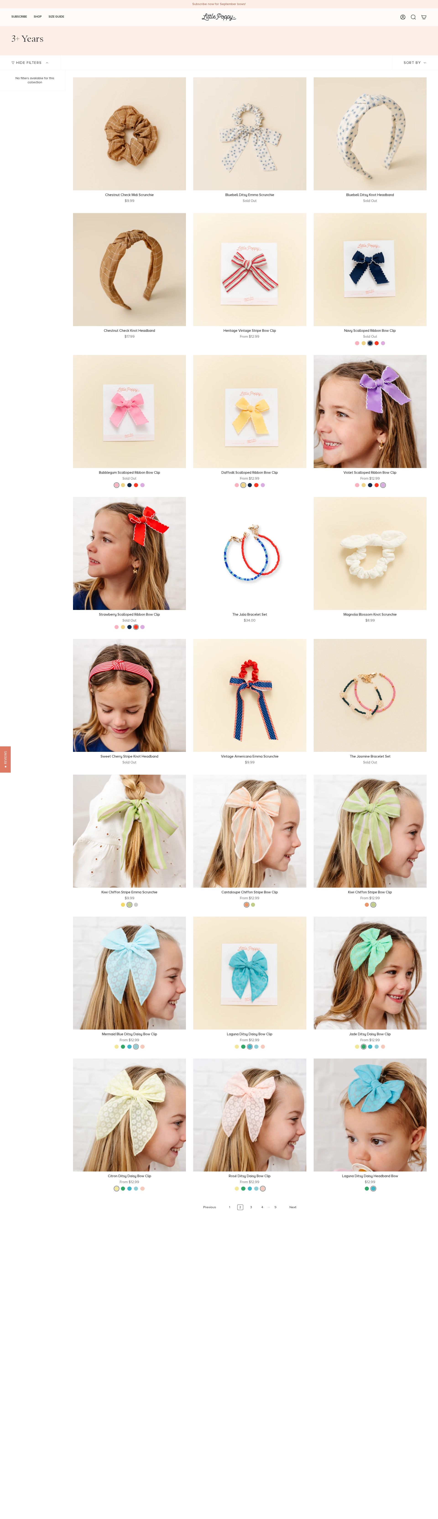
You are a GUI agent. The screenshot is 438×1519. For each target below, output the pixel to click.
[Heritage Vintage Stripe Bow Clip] (249, 269)
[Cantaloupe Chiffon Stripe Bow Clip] (249, 831)
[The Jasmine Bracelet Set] (370, 695)
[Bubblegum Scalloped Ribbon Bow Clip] (129, 411)
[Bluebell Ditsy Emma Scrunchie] (249, 133)
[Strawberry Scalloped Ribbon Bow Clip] (129, 553)
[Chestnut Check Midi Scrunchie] (129, 133)
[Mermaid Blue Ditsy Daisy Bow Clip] (129, 973)
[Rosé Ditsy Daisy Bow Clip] (249, 1115)
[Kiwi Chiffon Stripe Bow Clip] (370, 831)
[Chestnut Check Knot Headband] (129, 269)
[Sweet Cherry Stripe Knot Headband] (129, 695)
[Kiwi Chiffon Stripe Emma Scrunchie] (129, 831)
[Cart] (424, 17)
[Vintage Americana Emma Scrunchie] (249, 695)
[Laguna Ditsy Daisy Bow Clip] (249, 973)
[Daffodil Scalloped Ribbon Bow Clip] (249, 411)
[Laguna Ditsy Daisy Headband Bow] (370, 1115)
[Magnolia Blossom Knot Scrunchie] (370, 553)
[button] (5, 759)
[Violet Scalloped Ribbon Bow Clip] (370, 411)
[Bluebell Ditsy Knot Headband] (370, 133)
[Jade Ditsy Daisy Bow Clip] (370, 973)
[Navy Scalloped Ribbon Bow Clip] (370, 269)
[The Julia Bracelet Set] (249, 553)
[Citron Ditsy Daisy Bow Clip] (129, 1115)
